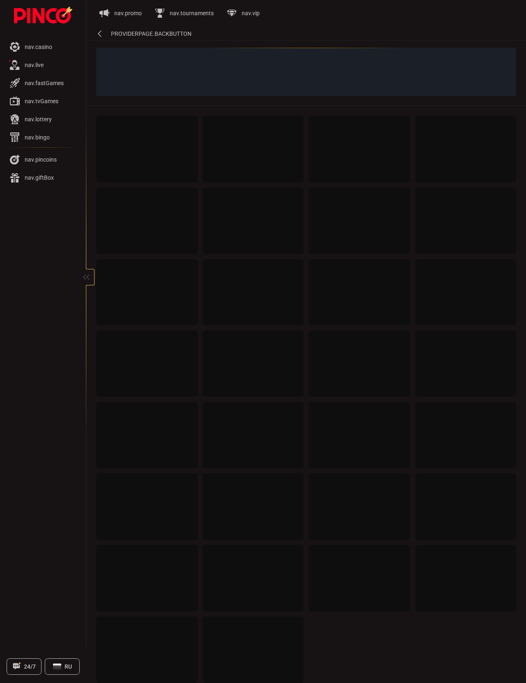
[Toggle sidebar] (86, 277)
